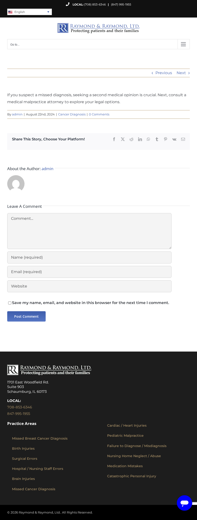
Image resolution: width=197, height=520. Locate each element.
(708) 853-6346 (95, 4)
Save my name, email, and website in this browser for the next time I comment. (90, 302)
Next (181, 73)
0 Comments (99, 114)
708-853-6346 (19, 407)
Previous (163, 73)
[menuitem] (29, 12)
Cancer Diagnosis (72, 114)
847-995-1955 (18, 413)
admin (17, 114)
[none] (29, 12)
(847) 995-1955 (119, 4)
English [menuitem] (19, 12)
